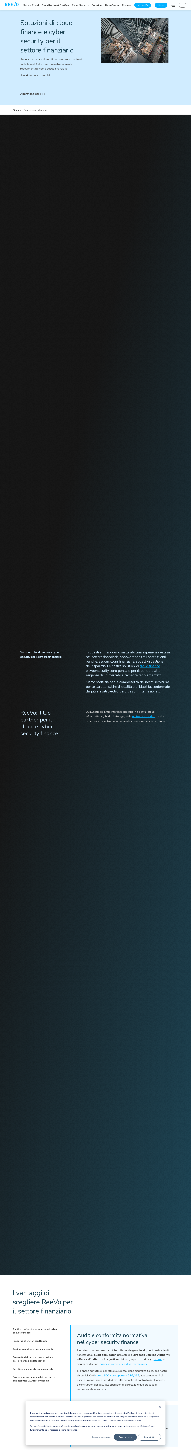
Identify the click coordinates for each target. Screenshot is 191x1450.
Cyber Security (80, 5)
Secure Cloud (31, 5)
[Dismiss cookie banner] (160, 1407)
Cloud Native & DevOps (55, 5)
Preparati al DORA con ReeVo (30, 1341)
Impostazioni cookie (101, 1437)
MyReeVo (142, 5)
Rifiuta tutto (149, 1437)
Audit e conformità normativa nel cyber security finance (35, 1331)
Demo (161, 5)
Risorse (126, 5)
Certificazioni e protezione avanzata (33, 1369)
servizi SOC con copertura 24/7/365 (117, 1375)
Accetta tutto (125, 1437)
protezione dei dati (143, 716)
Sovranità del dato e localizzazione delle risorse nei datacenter (33, 1359)
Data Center (112, 5)
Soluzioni (97, 5)
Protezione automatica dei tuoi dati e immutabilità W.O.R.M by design (34, 1379)
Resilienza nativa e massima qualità (33, 1349)
